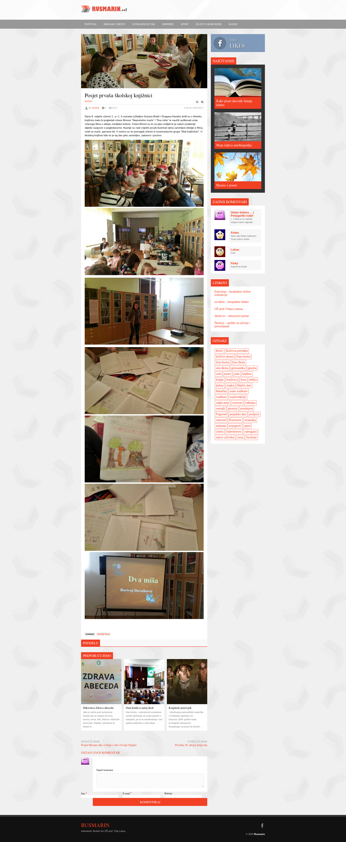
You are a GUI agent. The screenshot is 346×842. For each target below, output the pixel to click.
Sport (185, 24)
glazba (252, 368)
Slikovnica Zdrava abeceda (98, 708)
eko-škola (222, 368)
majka (230, 385)
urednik (95, 108)
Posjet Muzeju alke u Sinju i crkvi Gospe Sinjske (109, 745)
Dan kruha (222, 362)
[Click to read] (101, 681)
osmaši (220, 408)
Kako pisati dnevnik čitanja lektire (234, 103)
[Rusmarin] (104, 10)
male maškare (239, 391)
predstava (246, 408)
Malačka (221, 391)
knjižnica (232, 379)
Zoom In (202, 102)
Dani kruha (243, 356)
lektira (253, 379)
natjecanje (222, 402)
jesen (227, 373)
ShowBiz (168, 24)
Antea (235, 232)
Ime (83, 793)
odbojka (250, 402)
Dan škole (238, 362)
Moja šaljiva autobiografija (234, 145)
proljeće (254, 414)
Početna (90, 24)
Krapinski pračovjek (180, 708)
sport (247, 425)
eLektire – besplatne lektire (231, 301)
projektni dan (238, 414)
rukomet (221, 420)
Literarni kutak (143, 24)
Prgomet (221, 414)
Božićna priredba (237, 350)
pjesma (232, 408)
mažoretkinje (238, 397)
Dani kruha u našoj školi (140, 708)
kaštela (247, 373)
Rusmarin (235, 420)
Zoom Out (197, 102)
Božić (219, 350)
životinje (251, 437)
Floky (234, 263)
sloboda (221, 425)
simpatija (250, 420)
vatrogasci (250, 431)
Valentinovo (233, 431)
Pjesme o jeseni (226, 185)
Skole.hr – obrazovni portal (231, 316)
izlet (218, 373)
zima (240, 437)
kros (243, 379)
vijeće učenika (225, 437)
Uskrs (219, 431)
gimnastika (238, 368)
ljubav (220, 385)
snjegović (235, 425)
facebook (262, 825)
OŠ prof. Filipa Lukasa (228, 308)
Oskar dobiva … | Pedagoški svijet (242, 214)
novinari (237, 402)
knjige (220, 379)
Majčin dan (244, 385)
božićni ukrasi (225, 356)
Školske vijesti (114, 24)
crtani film (103, 634)
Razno (233, 24)
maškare (221, 397)
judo (236, 373)
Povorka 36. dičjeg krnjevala (191, 745)
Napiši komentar (104, 770)
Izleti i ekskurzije (209, 24)
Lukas (235, 249)
